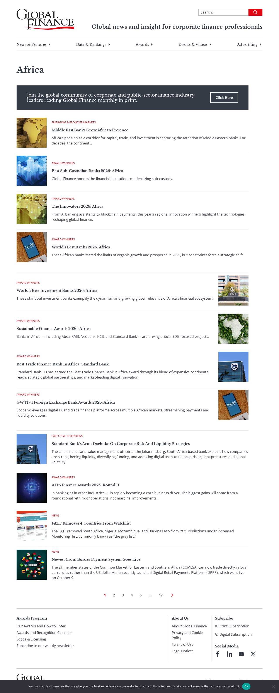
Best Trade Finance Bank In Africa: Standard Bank (63, 364)
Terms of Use (183, 644)
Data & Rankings (91, 44)
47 (161, 595)
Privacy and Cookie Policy (187, 635)
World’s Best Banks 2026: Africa (81, 247)
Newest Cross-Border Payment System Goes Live (96, 559)
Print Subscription (234, 626)
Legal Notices (183, 651)
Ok (246, 686)
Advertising (247, 44)
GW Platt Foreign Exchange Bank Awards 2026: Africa (66, 402)
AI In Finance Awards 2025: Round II (85, 485)
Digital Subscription (235, 634)
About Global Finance (189, 626)
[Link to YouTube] (241, 654)
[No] (273, 686)
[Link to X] (253, 654)
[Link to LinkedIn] (229, 654)
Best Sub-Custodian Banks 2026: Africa (87, 171)
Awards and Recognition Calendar (44, 632)
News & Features (31, 44)
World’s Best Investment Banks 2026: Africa (57, 290)
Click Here (224, 97)
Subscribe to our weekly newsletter (45, 645)
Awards (142, 44)
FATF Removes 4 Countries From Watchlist (91, 523)
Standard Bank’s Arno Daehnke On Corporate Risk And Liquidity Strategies (121, 444)
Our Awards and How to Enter (41, 626)
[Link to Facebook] (217, 654)
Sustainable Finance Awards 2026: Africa (54, 328)
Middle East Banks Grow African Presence (90, 130)
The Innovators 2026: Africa (77, 206)
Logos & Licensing (31, 639)
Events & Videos (193, 44)
